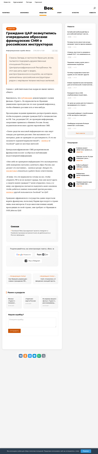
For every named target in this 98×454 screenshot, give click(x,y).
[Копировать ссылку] (44, 356)
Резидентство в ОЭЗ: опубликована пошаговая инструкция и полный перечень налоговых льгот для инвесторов (79, 94)
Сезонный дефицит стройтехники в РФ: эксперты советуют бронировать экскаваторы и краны (80, 114)
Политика (6, 12)
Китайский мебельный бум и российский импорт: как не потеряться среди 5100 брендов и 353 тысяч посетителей (80, 33)
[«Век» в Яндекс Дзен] (42, 254)
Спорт (59, 12)
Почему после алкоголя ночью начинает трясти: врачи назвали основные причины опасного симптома (79, 43)
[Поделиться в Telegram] (34, 356)
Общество (43, 12)
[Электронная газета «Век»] (49, 8)
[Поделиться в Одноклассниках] (25, 356)
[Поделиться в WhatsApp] (39, 356)
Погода (29, 2)
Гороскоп (38, 2)
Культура (75, 12)
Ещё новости (80, 133)
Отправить (14, 331)
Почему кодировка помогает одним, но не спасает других (78, 73)
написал (45, 141)
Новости (7, 2)
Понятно (86, 451)
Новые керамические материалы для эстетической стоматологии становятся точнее (79, 84)
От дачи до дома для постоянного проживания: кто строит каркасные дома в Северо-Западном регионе (80, 104)
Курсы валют (18, 2)
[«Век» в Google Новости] (23, 254)
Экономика (24, 12)
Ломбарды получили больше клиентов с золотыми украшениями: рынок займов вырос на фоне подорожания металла (78, 125)
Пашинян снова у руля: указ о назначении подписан (78, 63)
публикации (26, 98)
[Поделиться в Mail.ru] (30, 356)
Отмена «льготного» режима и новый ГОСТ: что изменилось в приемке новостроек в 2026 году (79, 53)
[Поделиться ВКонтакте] (21, 356)
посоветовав (11, 171)
